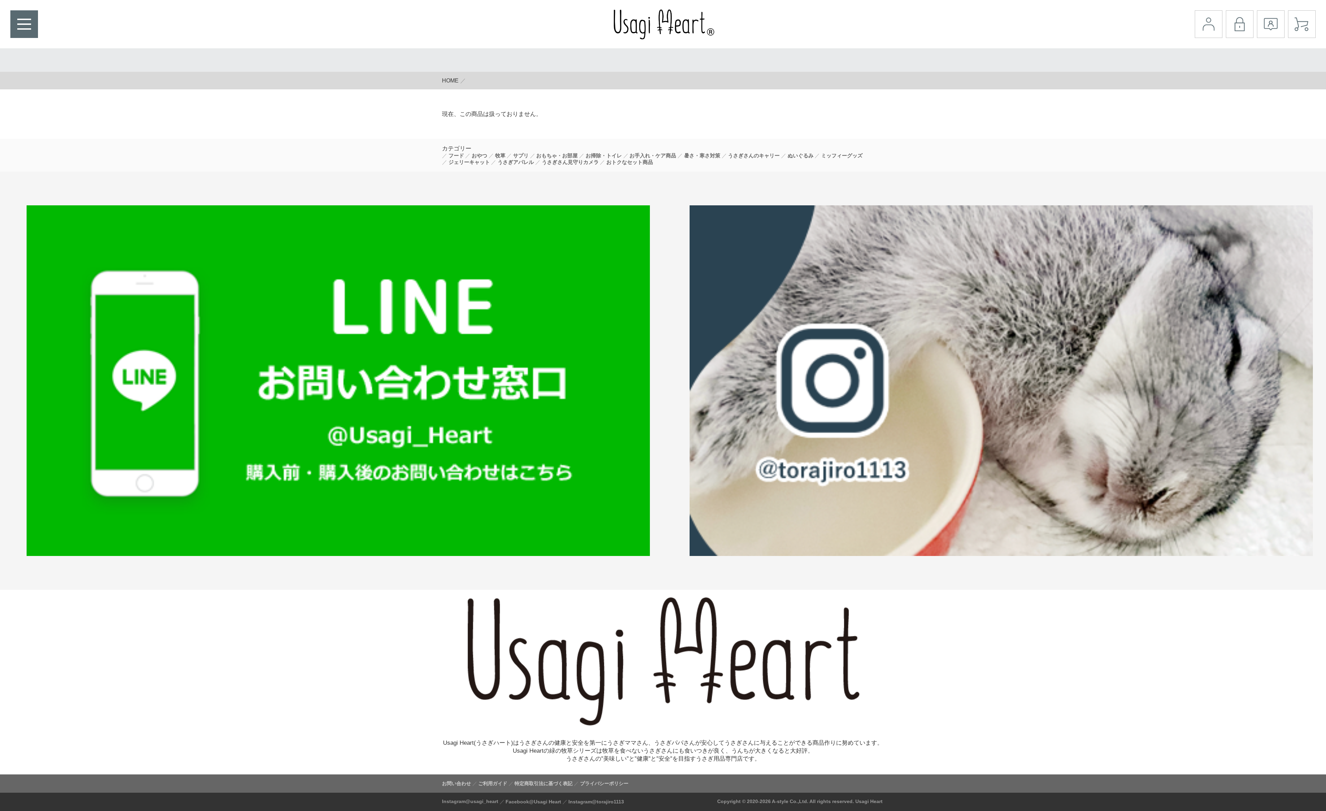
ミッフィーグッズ (842, 155)
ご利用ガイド (492, 783)
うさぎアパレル (516, 162)
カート (1302, 24)
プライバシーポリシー (604, 783)
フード (456, 155)
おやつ (479, 155)
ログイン (1239, 24)
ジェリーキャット (469, 162)
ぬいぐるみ (801, 155)
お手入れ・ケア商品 (653, 155)
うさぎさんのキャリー (754, 155)
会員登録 (1271, 24)
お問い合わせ (456, 783)
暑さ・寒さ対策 (702, 155)
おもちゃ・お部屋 (557, 155)
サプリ (521, 155)
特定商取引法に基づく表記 (544, 783)
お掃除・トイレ (604, 155)
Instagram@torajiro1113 (596, 801)
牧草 (500, 155)
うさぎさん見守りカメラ (570, 162)
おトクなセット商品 (629, 162)
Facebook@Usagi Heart (533, 801)
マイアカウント (1208, 24)
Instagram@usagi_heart (470, 801)
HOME (450, 81)
